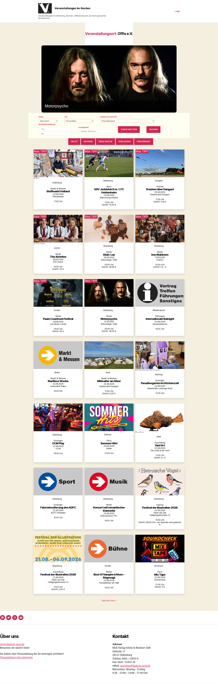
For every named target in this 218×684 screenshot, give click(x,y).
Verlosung (125, 141)
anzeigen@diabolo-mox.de (135, 665)
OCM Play (58, 443)
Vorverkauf (143, 141)
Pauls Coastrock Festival (58, 318)
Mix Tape (159, 574)
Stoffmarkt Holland (58, 191)
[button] (109, 79)
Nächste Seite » (109, 600)
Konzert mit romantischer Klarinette (109, 509)
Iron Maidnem (159, 254)
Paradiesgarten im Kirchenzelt (160, 383)
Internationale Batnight (160, 318)
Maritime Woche (58, 381)
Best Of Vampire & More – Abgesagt (109, 576)
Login (177, 11)
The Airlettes (58, 256)
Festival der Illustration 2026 (159, 507)
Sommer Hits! (108, 443)
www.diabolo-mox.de (12, 644)
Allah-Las (109, 254)
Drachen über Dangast (160, 189)
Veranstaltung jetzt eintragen (16, 657)
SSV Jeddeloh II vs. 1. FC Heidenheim (109, 191)
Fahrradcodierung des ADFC (58, 507)
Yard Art (160, 445)
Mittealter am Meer (109, 381)
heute (74, 141)
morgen (88, 141)
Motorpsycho (109, 318)
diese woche (105, 141)
